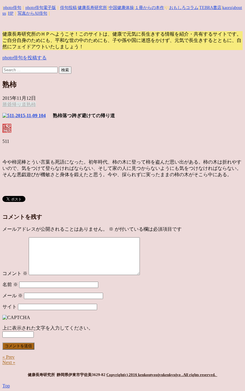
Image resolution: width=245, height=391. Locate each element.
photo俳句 (12, 7)
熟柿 (31, 104)
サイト (9, 306)
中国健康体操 (121, 7)
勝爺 (7, 104)
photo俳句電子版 (40, 7)
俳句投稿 (68, 7)
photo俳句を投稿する (24, 57)
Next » (8, 362)
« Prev (8, 357)
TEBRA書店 (210, 7)
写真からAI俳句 (32, 13)
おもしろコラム (183, 7)
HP (10, 13)
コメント (14, 273)
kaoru (227, 7)
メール (12, 295)
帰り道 (19, 104)
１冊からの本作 (149, 7)
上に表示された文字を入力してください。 (47, 327)
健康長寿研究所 (92, 7)
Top (6, 385)
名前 (10, 284)
